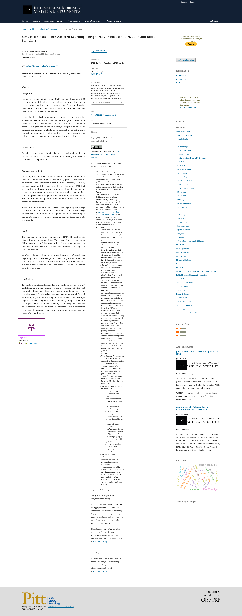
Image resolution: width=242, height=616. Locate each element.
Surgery (180, 233)
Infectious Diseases (184, 180)
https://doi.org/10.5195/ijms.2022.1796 (42, 66)
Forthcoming (48, 21)
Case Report (182, 298)
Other (178, 264)
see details (33, 343)
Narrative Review (184, 301)
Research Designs (183, 294)
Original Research (184, 203)
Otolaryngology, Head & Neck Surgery (192, 158)
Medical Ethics (181, 256)
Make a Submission (186, 60)
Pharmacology (181, 267)
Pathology (181, 214)
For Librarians (181, 83)
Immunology (182, 177)
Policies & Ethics (114, 21)
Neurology (181, 196)
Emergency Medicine (185, 150)
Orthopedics (182, 207)
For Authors (181, 79)
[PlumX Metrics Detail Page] (31, 327)
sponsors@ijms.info (188, 107)
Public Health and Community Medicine (191, 275)
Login (192, 2)
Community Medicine (185, 282)
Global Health (182, 290)
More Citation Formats (102, 103)
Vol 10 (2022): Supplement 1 (49, 29)
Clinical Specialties (183, 131)
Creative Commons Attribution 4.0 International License (106, 154)
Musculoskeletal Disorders (187, 188)
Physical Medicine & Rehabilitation (190, 241)
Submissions (74, 21)
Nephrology (182, 192)
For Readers (181, 75)
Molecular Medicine (183, 260)
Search (215, 21)
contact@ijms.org (100, 541)
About (25, 21)
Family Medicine (183, 279)
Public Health (182, 286)
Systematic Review (184, 305)
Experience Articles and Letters (189, 313)
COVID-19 (180, 245)
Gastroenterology (184, 169)
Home (24, 29)
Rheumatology (183, 226)
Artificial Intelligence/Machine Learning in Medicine (196, 271)
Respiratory (182, 222)
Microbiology (182, 184)
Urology (180, 237)
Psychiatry (181, 218)
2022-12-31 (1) (97, 74)
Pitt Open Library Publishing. (61, 606)
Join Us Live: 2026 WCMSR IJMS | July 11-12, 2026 (198, 352)
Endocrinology (183, 154)
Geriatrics (181, 165)
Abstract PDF (100, 51)
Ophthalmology (183, 139)
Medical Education (183, 252)
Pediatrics (181, 211)
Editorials (181, 309)
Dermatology (182, 146)
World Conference (93, 21)
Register (184, 2)
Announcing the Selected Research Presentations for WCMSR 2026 (193, 408)
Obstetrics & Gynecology (186, 135)
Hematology (182, 173)
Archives (61, 21)
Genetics (180, 162)
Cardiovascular (183, 143)
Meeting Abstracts (183, 249)
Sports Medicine (183, 230)
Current (36, 21)
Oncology (181, 199)
